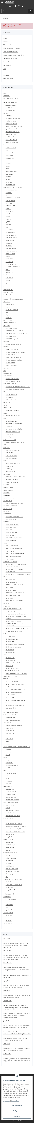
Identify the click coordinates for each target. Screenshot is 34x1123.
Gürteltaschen (10, 902)
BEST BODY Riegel (11, 336)
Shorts (8, 169)
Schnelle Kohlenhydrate (13, 815)
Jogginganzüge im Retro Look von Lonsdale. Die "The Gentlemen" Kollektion (16, 1049)
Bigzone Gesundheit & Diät (14, 344)
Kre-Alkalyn (9, 768)
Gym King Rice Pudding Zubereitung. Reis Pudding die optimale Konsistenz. (16, 986)
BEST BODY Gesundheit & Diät (15, 331)
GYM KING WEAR (11, 235)
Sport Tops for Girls (11, 129)
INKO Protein (10, 466)
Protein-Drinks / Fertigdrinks (14, 829)
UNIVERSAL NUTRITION (13, 267)
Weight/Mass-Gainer (12, 890)
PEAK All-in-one (10, 579)
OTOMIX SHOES (10, 253)
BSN (4, 392)
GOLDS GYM (9, 230)
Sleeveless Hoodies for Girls (14, 126)
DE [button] (10, 6)
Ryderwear (9, 283)
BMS (4, 370)
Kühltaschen (9, 904)
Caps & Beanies (10, 110)
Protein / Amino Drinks (12, 800)
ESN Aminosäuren (11, 421)
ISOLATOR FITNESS (11, 238)
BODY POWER (7, 376)
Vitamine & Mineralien (10, 853)
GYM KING (6, 447)
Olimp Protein (10, 559)
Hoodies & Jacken (11, 147)
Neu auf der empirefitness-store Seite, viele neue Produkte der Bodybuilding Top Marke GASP (16, 1060)
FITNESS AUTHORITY (9, 439)
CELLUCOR (6, 402)
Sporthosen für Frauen (12, 131)
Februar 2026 (7, 951)
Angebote (8, 317)
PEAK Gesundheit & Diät (13, 595)
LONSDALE (9, 243)
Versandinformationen (10, 58)
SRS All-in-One (10, 657)
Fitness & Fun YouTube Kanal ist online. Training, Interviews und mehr (15, 1039)
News (5, 38)
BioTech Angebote (11, 365)
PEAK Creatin (10, 587)
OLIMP (5, 543)
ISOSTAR (6, 485)
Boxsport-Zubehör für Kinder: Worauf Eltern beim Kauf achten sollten (16, 996)
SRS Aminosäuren (11, 660)
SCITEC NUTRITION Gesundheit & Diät (17, 628)
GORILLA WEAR (10, 232)
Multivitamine (10, 866)
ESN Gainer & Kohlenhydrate (14, 429)
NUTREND (6, 522)
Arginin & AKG (10, 733)
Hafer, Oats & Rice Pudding (14, 884)
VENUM (8, 269)
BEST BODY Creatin (11, 328)
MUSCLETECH (7, 508)
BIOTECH (6, 347)
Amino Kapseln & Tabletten (14, 725)
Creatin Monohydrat (12, 765)
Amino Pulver (10, 731)
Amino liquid (9, 728)
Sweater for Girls (11, 134)
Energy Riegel (10, 842)
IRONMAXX (6, 474)
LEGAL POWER (10, 240)
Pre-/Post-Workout (8, 805)
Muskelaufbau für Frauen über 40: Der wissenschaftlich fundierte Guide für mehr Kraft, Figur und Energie (16, 957)
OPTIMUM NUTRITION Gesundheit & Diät (18, 574)
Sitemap (5, 72)
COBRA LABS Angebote (12, 410)
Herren (5, 145)
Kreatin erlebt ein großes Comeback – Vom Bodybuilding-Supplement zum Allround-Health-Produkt (16, 945)
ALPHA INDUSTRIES (11, 190)
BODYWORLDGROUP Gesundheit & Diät (17, 386)
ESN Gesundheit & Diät (13, 432)
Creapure (8, 760)
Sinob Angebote (10, 652)
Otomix (8, 280)
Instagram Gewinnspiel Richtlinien (13, 55)
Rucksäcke (9, 907)
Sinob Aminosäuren (12, 639)
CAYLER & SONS (10, 214)
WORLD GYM (9, 272)
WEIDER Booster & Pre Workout (15, 684)
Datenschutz (15, 1101)
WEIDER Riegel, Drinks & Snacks (15, 700)
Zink (7, 876)
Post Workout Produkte (12, 810)
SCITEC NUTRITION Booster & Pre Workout (16, 617)
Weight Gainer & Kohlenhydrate (13, 879)
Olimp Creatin (10, 551)
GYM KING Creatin (11, 453)
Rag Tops (8, 163)
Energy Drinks (10, 789)
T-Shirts (8, 179)
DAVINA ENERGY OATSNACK (11, 416)
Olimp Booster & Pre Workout (14, 548)
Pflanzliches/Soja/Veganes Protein (16, 826)
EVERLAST (9, 224)
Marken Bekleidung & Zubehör (12, 187)
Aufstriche (9, 749)
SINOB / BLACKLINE (9, 636)
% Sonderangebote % (9, 105)
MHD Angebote (10, 717)
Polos (7, 161)
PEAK (5, 577)
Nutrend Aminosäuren (12, 524)
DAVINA (5, 413)
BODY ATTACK (7, 373)
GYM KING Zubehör (11, 458)
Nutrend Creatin (11, 527)
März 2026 (6, 939)
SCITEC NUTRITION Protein (14, 631)
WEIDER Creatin (10, 687)
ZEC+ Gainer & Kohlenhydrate (15, 705)
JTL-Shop (20, 1120)
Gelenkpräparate (11, 858)
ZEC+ (4, 703)
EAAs (7, 741)
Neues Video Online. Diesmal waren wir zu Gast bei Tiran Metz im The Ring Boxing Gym (16, 1033)
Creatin (8, 307)
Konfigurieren (17, 1111)
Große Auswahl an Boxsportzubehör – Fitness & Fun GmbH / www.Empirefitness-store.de (16, 969)
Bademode (9, 116)
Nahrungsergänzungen (10, 98)
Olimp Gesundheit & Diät (13, 556)
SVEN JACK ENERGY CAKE (11, 671)
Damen (5, 113)
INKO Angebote (10, 471)
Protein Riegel (10, 847)
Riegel (7, 315)
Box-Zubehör (7, 295)
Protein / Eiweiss (8, 818)
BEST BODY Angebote (12, 339)
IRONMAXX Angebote (12, 482)
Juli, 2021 (6, 1021)
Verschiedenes (7, 923)
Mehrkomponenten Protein (14, 823)
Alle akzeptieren (17, 1105)
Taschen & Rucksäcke (9, 899)
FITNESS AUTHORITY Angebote (15, 442)
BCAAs (8, 736)
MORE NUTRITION (8, 498)
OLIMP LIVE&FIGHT (11, 251)
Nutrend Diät (10, 530)
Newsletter (6, 62)
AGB (4, 68)
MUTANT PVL (7, 511)
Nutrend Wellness (11, 540)
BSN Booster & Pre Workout (14, 400)
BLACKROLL (9, 203)
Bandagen (9, 915)
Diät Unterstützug (11, 773)
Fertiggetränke (7, 786)
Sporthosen (9, 174)
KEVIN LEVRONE (8, 487)
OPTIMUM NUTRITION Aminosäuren (16, 564)
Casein (8, 821)
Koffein (8, 778)
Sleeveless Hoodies (11, 171)
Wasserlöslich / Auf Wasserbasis (15, 831)
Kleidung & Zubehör (12, 309)
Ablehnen (17, 1116)
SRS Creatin (9, 665)
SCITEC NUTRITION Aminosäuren (16, 614)
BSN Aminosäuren (11, 394)
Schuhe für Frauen (11, 124)
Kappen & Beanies (11, 153)
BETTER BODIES (10, 200)
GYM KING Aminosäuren (13, 450)
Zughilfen (8, 920)
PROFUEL (6, 603)
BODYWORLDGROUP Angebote (15, 389)
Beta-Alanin (9, 739)
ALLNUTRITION (7, 320)
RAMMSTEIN (9, 256)
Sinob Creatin (10, 642)
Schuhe (8, 166)
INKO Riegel (9, 469)
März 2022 (6, 991)
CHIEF (5, 405)
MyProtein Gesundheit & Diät (14, 516)
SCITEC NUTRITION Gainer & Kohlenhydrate (14, 625)
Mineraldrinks (10, 863)
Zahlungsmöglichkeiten (10, 52)
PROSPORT (6, 606)
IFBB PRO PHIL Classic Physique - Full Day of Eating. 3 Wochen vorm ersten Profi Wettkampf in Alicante (16, 1015)
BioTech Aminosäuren (12, 349)
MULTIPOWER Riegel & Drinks (14, 503)
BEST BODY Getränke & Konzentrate (16, 333)
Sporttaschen (10, 910)
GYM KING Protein (11, 455)
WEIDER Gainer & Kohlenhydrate (15, 689)
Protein (8, 312)
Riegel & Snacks (8, 839)
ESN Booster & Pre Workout (14, 424)
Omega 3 (8, 784)
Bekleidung (6, 96)
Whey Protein (10, 834)
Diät (4, 770)
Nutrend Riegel (10, 535)
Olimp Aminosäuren (12, 546)
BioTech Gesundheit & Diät (14, 357)
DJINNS (8, 222)
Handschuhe (7, 897)
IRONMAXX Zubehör (12, 479)
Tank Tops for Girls (11, 139)
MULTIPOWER (7, 500)
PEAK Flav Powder (11, 590)
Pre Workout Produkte (12, 813)
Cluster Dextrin (10, 882)
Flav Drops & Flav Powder (11, 802)
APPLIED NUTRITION (9, 323)
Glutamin (8, 744)
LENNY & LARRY (8, 490)
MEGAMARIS (7, 495)
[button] (15, 6)
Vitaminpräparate (11, 874)
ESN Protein (9, 434)
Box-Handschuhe (8, 292)
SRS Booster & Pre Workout (14, 663)
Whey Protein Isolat (11, 837)
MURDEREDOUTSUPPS (10, 506)
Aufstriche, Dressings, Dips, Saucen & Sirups (16, 746)
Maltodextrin (9, 887)
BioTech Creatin (10, 355)
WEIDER (5, 679)
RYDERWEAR (9, 261)
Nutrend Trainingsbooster (13, 538)
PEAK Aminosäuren (11, 582)
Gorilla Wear (9, 277)
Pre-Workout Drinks (11, 797)
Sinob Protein (10, 650)
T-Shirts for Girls (11, 137)
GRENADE (6, 445)
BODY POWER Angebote (13, 381)
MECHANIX (9, 246)
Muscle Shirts (10, 158)
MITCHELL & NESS (11, 248)
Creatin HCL (9, 762)
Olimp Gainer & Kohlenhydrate (15, 554)
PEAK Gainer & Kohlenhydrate (15, 593)
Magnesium (9, 861)
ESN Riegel (9, 437)
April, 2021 (6, 1044)
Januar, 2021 (7, 1053)
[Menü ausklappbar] (2, 1)
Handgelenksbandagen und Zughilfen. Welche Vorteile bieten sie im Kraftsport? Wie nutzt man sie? (15, 1007)
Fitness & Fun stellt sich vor (11, 48)
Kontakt (5, 41)
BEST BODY (6, 325)
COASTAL (8, 219)
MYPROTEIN (7, 514)
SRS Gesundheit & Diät (12, 668)
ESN (4, 418)
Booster (8, 807)
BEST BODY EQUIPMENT (13, 198)
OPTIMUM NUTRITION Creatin (15, 567)
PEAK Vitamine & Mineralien (14, 601)
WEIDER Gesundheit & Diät (14, 692)
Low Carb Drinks (11, 794)
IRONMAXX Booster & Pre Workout (16, 477)
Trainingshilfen (10, 185)
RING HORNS (10, 259)
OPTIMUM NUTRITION (10, 562)
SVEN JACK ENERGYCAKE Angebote (16, 673)
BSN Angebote (10, 397)
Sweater (8, 177)
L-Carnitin (9, 781)
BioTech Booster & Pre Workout (15, 352)
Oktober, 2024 (7, 962)
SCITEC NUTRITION (9, 611)
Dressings (9, 752)
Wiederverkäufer (8, 45)
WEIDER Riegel (10, 697)
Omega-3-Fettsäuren (12, 869)
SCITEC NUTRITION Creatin (14, 621)
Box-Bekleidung (8, 289)
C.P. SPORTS (9, 211)
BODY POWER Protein (12, 378)
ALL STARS (6, 302)
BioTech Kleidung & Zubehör (14, 360)
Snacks (8, 850)
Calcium (8, 855)
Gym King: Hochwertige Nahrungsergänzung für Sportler (17, 976)
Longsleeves (9, 155)
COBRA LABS (7, 408)
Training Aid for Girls (12, 142)
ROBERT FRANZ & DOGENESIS (12, 609)
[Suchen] (30, 11)
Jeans (7, 150)
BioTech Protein (10, 363)
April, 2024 (6, 981)
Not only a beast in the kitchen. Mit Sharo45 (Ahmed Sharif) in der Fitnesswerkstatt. (16, 1026)
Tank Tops (9, 182)
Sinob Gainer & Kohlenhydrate (15, 644)
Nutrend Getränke (11, 532)
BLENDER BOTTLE (11, 206)
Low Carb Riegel (10, 845)
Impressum (6, 1101)
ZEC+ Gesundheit (11, 708)
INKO (5, 461)
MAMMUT (6, 493)
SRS (4, 655)
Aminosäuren (10, 304)
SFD (4, 634)
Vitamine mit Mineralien (13, 871)
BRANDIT (8, 208)
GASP (7, 227)
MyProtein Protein (11, 519)
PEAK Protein (9, 598)
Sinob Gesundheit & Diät (13, 647)
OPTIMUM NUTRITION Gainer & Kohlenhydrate (15, 570)
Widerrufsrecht (8, 79)
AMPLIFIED (9, 192)
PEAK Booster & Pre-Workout (14, 585)
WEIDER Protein (10, 695)
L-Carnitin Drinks (11, 792)
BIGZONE (6, 341)
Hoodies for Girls (11, 121)
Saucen (8, 754)
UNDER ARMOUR (11, 264)
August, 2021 (7, 1000)
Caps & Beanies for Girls (13, 118)
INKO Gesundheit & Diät (13, 463)
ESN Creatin (9, 426)
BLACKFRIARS (7, 368)
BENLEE (8, 195)
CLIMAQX (8, 216)
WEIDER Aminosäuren (12, 681)
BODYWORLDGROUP (9, 384)
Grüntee (8, 776)
